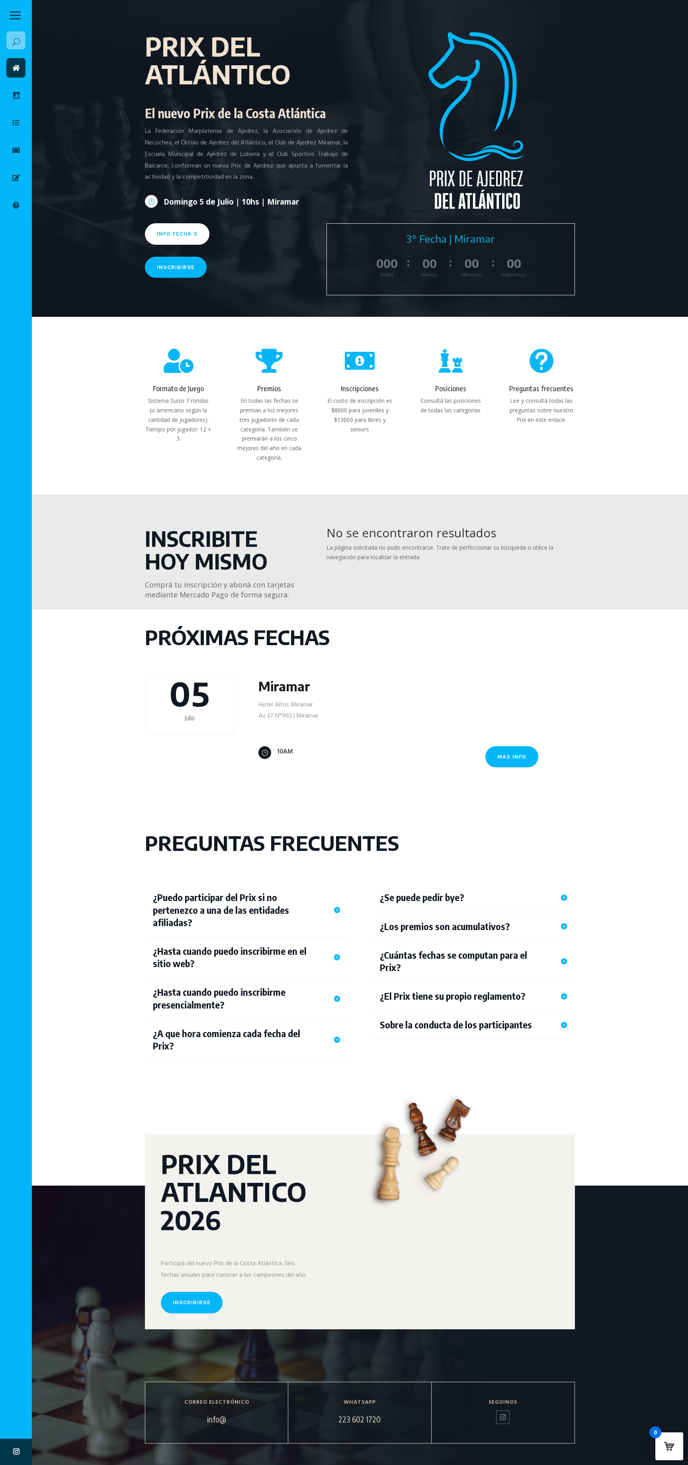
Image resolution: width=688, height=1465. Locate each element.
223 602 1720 (359, 1419)
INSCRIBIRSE (176, 267)
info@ (216, 1419)
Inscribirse (192, 1302)
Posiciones (450, 388)
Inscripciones (360, 388)
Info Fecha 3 (177, 233)
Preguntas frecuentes (541, 388)
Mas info (511, 756)
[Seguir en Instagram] (16, 1451)
